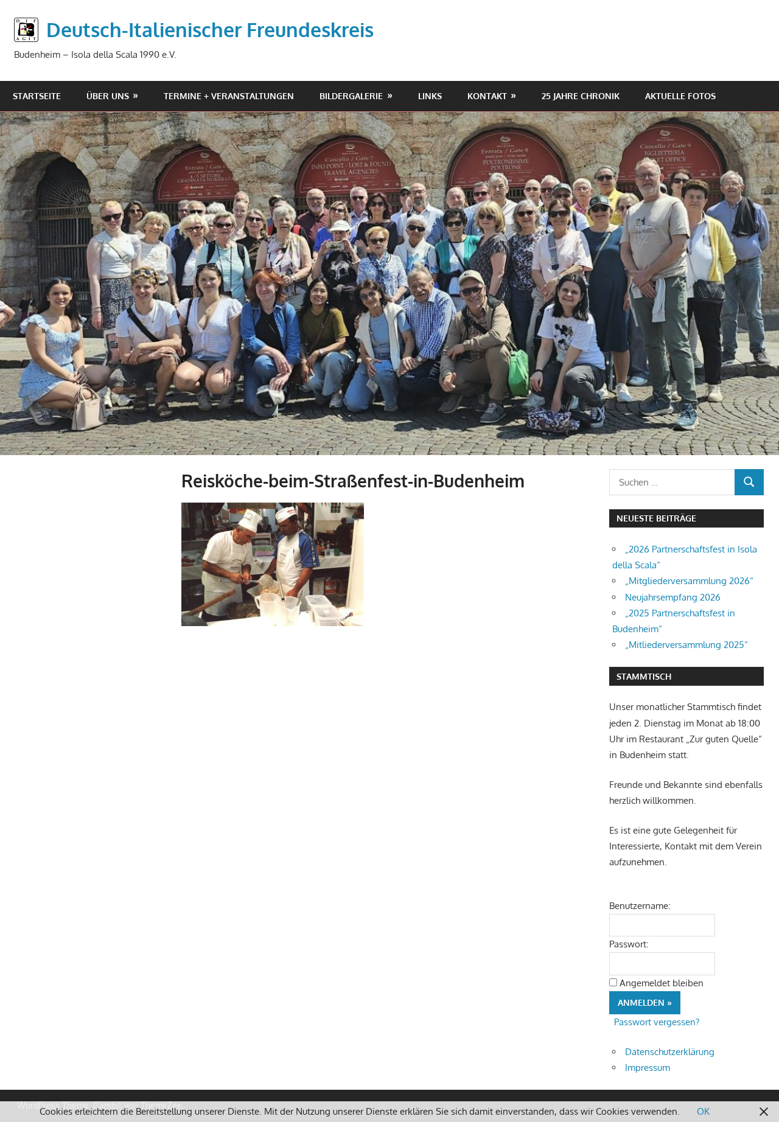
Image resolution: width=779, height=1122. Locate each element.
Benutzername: (640, 905)
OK (703, 1111)
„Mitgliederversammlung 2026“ (689, 581)
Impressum (647, 1067)
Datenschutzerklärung (669, 1052)
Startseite (37, 96)
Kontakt (487, 96)
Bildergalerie (351, 96)
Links (430, 96)
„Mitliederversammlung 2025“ (686, 644)
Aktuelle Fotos (680, 96)
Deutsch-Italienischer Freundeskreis (210, 29)
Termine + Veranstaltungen (229, 96)
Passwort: (629, 944)
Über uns (107, 96)
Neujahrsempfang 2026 (673, 597)
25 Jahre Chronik (581, 96)
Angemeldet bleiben (662, 983)
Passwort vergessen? (656, 1022)
